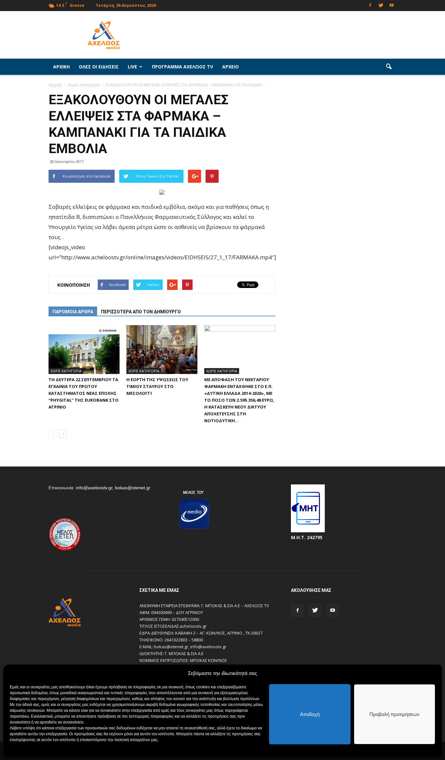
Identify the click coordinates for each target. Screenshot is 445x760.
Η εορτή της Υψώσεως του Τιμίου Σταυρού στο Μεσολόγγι (157, 386)
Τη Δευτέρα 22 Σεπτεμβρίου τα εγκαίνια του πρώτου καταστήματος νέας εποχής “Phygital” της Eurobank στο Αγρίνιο (84, 393)
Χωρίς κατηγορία (65, 370)
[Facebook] (370, 5)
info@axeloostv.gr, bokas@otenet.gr (113, 487)
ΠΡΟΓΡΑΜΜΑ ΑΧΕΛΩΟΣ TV (182, 67)
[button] (388, 67)
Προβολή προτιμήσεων (394, 714)
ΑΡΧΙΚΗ (61, 67)
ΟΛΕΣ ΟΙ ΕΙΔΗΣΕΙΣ (99, 67)
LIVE (132, 67)
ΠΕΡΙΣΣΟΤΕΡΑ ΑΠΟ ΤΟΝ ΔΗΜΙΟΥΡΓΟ (141, 311)
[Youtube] (391, 5)
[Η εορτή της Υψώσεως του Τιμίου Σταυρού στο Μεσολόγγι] (161, 349)
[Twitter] (381, 5)
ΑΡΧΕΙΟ (230, 67)
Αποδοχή (310, 714)
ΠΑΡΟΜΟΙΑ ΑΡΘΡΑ (72, 311)
